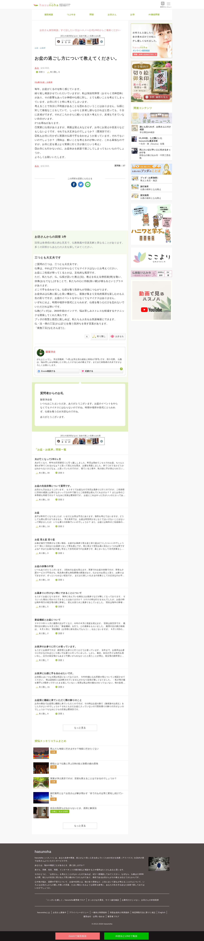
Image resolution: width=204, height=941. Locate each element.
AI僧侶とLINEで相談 (126, 936)
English (161, 912)
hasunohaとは (43, 912)
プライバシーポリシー (79, 912)
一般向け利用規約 (99, 912)
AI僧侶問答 (154, 14)
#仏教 (37, 82)
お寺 (132, 14)
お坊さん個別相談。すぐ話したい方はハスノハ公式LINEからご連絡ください (80, 30)
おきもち (119, 336)
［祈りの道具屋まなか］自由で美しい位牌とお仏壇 (80, 36)
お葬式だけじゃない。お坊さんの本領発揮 (140, 900)
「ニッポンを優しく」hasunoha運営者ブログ (65, 900)
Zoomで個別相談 (78, 936)
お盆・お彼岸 (40, 48)
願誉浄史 (51, 351)
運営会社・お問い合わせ (94, 916)
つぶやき (71, 14)
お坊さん (112, 14)
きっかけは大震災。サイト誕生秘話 (103, 900)
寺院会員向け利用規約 (119, 912)
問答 (92, 14)
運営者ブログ (113, 916)
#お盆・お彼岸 (46, 82)
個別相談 (48, 14)
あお (37, 68)
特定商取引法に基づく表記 (143, 912)
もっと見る (80, 728)
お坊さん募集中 (59, 912)
